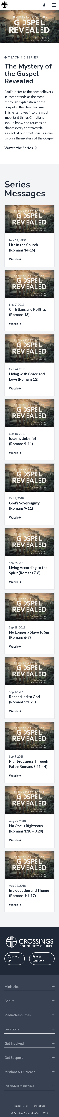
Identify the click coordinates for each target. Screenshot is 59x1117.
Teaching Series (22, 57)
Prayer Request (38, 959)
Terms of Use (38, 1106)
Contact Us (13, 959)
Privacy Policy (21, 1106)
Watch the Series (19, 148)
